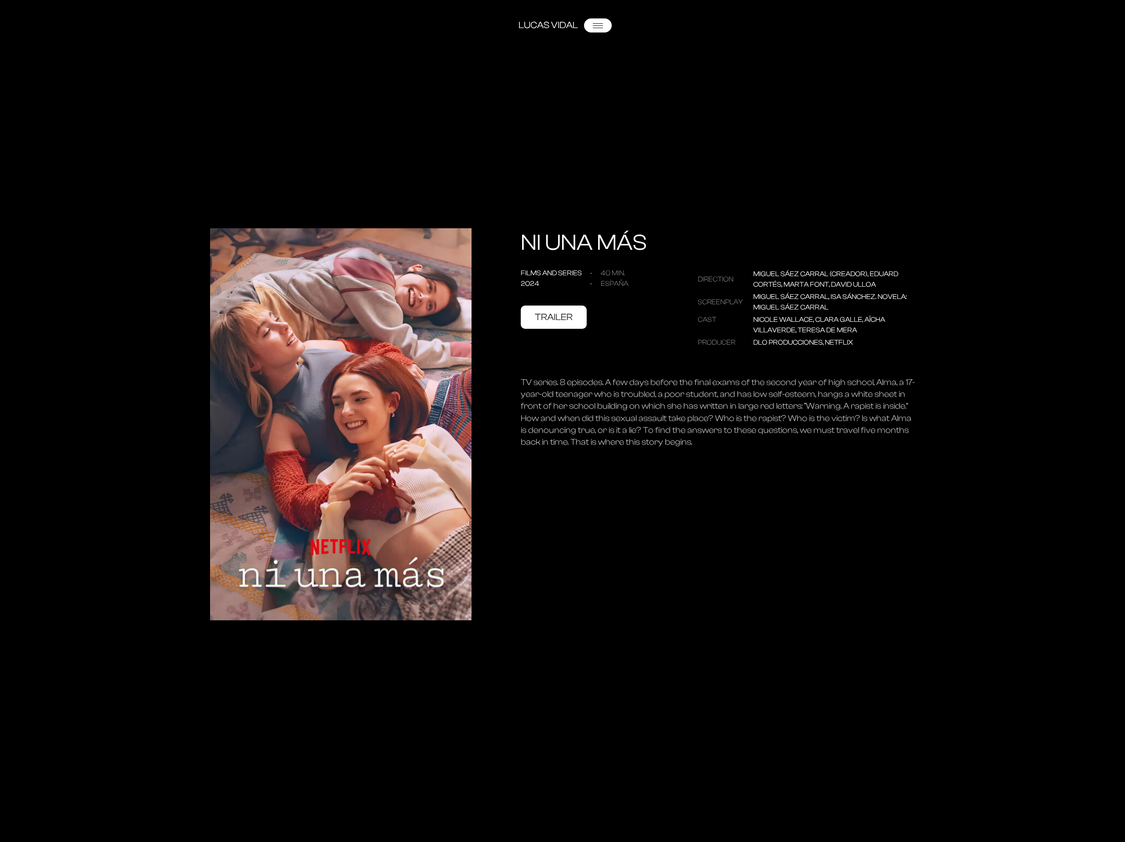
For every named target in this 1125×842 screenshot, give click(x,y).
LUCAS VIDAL (548, 25)
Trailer (554, 317)
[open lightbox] (341, 424)
